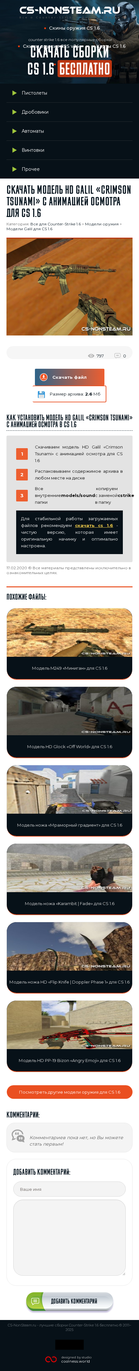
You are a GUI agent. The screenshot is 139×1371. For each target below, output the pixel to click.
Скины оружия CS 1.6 (74, 28)
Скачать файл (69, 377)
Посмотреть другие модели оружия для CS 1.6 (69, 1092)
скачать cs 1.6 (94, 525)
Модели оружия (102, 224)
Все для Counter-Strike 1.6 (55, 224)
